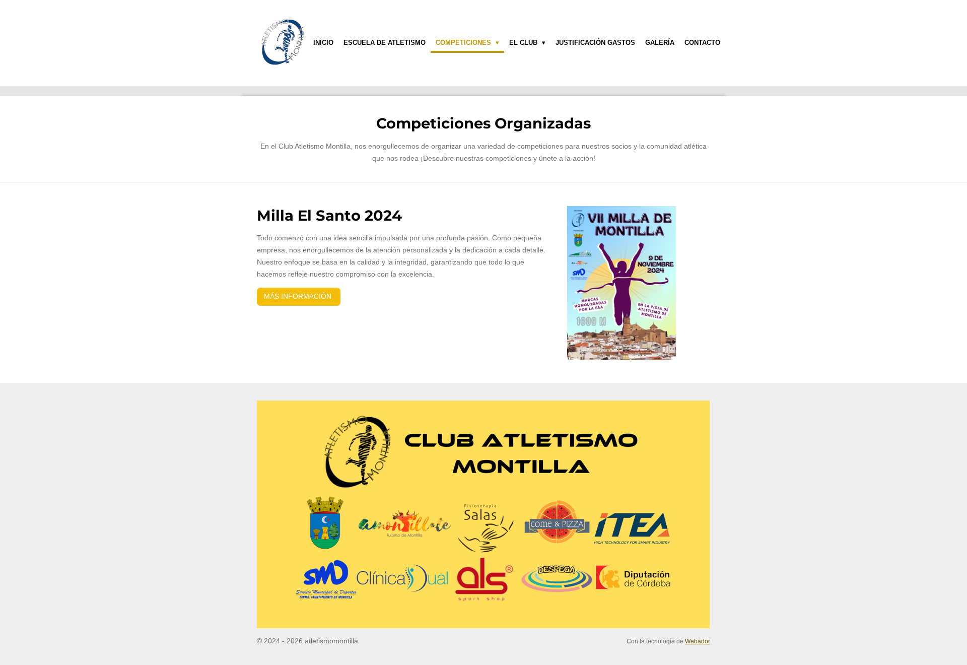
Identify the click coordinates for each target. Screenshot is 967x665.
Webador (697, 641)
